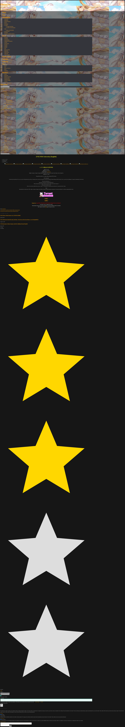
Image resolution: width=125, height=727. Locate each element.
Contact (5, 141)
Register (5, 145)
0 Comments (4, 161)
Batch (5, 96)
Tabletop (5, 128)
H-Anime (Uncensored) (9, 101)
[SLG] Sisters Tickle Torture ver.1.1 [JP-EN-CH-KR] (10, 215)
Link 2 (46, 200)
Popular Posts (4, 130)
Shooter (5, 125)
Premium (3, 133)
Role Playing (6, 124)
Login (1, 690)
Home (3, 88)
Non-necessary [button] (2, 718)
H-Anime (5, 99)
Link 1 (46, 198)
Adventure (6, 117)
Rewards (5, 107)
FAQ (5, 137)
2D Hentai (5, 92)
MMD (5, 103)
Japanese (5, 112)
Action (5, 116)
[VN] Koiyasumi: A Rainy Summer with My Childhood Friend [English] (14, 223)
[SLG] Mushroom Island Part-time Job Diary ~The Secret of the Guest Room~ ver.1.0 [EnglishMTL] (19, 219)
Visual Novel (6, 129)
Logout (5, 151)
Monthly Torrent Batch (7, 108)
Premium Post (6, 149)
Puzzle (5, 121)
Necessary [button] (1, 713)
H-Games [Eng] (4, 160)
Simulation (6, 126)
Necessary (3, 714)
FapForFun (5, 4)
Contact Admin (6, 150)
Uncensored (6, 113)
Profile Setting (6, 146)
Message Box (6, 147)
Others (5, 120)
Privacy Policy (6, 138)
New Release (6, 105)
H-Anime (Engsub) (9, 100)
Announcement (6, 95)
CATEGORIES (4, 91)
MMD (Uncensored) (9, 104)
